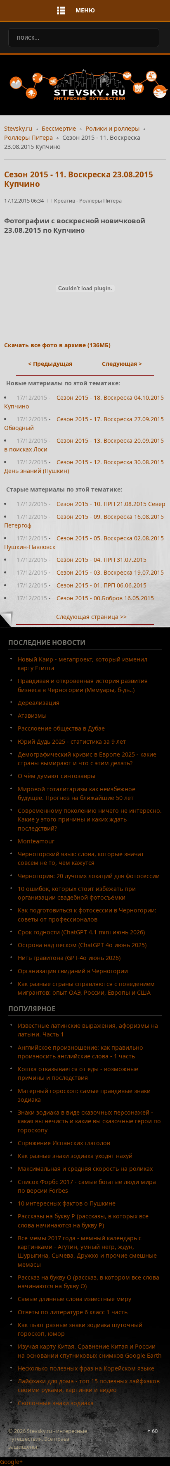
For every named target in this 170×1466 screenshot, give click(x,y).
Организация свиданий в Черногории (73, 971)
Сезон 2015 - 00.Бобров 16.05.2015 (105, 598)
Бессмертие (59, 128)
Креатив (65, 200)
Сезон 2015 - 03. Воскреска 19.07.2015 (110, 572)
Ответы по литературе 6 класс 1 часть (73, 1312)
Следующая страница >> (91, 617)
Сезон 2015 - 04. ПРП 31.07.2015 (101, 559)
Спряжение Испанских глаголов (64, 1143)
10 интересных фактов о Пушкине (67, 1203)
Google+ (11, 1462)
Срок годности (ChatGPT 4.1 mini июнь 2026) (81, 932)
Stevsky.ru (18, 128)
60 (155, 1431)
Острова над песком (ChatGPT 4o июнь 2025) (82, 945)
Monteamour (36, 841)
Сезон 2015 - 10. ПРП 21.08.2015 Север (111, 504)
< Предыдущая (50, 364)
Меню (85, 10)
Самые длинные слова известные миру (74, 1299)
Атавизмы (32, 715)
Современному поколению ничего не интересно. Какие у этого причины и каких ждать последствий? (90, 819)
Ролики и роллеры (112, 128)
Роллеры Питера (28, 137)
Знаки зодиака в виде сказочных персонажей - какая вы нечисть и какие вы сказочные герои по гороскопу (89, 1121)
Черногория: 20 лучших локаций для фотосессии (89, 876)
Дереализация (38, 703)
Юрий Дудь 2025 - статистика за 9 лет (72, 741)
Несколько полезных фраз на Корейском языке (86, 1368)
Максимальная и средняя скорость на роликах (85, 1168)
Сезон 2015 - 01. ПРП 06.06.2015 (101, 585)
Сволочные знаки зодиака (56, 1403)
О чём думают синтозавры (56, 776)
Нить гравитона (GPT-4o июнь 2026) (69, 958)
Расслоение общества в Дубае (61, 728)
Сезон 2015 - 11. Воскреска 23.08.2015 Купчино (78, 179)
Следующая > (122, 364)
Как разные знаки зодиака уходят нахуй (75, 1156)
